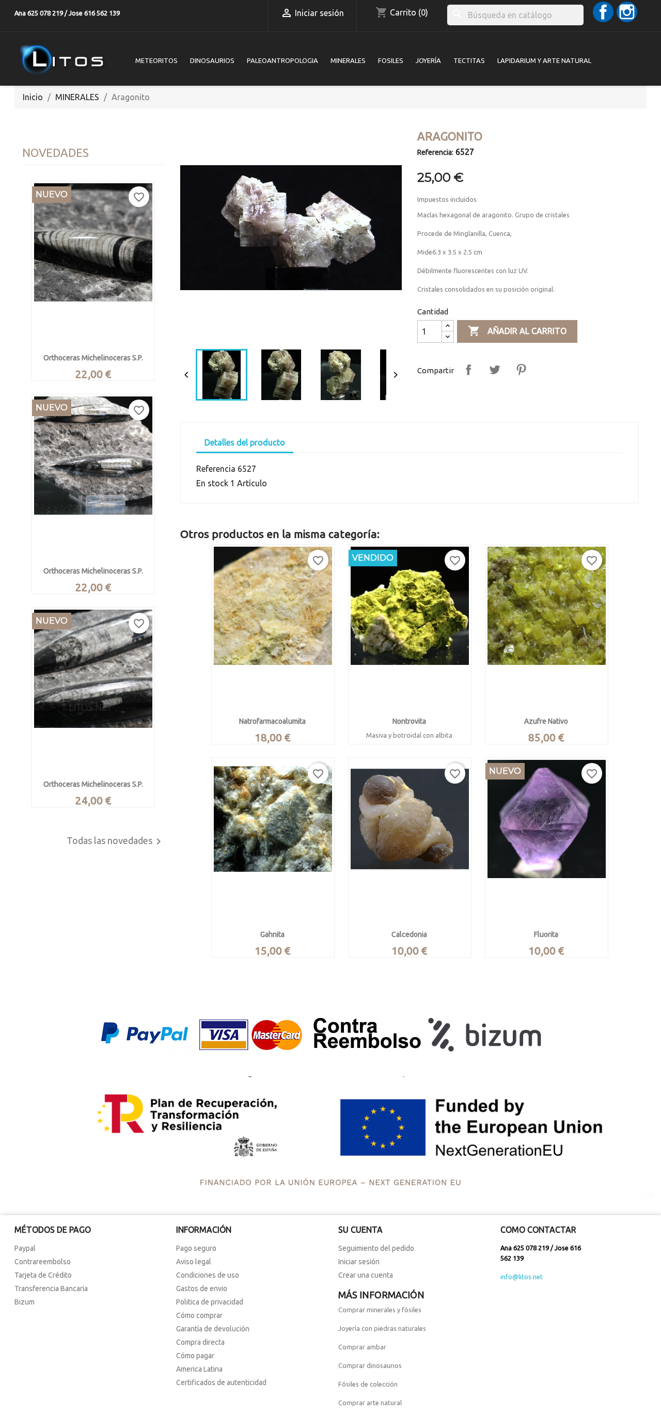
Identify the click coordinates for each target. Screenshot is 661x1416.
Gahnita (272, 934)
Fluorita (546, 934)
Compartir (468, 369)
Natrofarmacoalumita (272, 721)
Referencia (215, 468)
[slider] (290, 330)
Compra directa (200, 1342)
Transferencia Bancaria (51, 1288)
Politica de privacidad (209, 1302)
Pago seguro (196, 1248)
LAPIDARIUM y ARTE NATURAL (544, 60)
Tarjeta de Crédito (43, 1275)
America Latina (199, 1369)
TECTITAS (469, 60)
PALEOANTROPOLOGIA (282, 60)
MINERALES (348, 60)
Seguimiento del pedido (376, 1248)
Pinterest (521, 369)
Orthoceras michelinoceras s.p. (93, 358)
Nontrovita (409, 721)
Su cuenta (360, 1229)
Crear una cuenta (365, 1275)
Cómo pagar (195, 1355)
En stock (212, 483)
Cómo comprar (199, 1315)
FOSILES (390, 60)
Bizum (24, 1302)
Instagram (627, 12)
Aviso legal (193, 1262)
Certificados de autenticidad (221, 1382)
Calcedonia (409, 934)
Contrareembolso (42, 1262)
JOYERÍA (428, 60)
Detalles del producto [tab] (244, 442)
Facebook (603, 12)
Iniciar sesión (359, 1262)
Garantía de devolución (212, 1329)
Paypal (25, 1248)
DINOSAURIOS (212, 60)
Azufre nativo (546, 721)
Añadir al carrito (517, 331)
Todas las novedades (116, 841)
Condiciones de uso (207, 1275)
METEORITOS (156, 60)
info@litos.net (521, 1276)
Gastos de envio (201, 1288)
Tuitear (494, 369)
